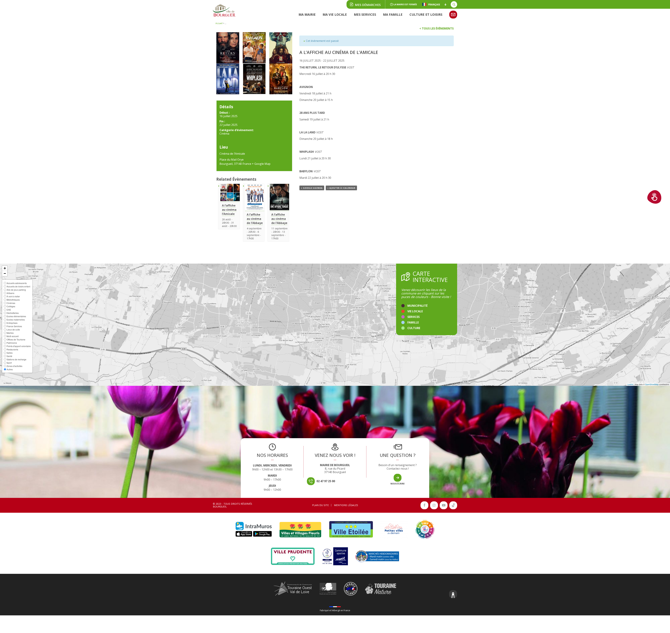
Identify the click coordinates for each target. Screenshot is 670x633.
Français (434, 4)
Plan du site (320, 505)
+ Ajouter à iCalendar (341, 188)
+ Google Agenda (312, 188)
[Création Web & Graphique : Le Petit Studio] (453, 594)
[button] (4, 268)
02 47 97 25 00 (326, 481)
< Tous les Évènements (436, 28)
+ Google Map (261, 164)
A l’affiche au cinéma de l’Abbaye (255, 219)
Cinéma (224, 133)
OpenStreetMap (651, 384)
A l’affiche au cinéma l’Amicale (229, 210)
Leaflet (630, 384)
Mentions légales (346, 505)
